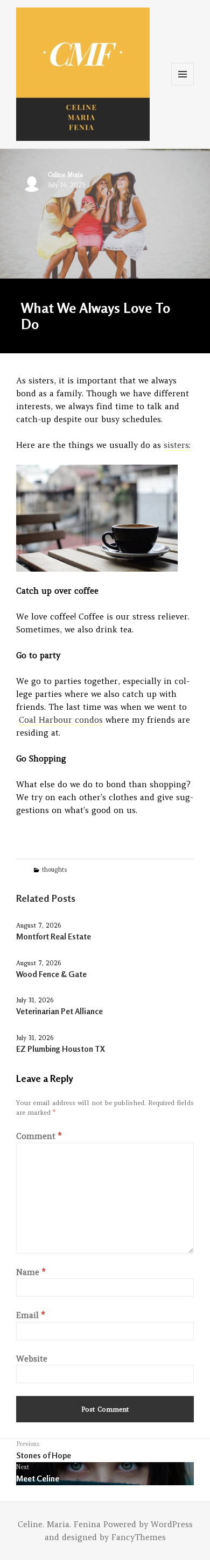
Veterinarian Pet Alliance (59, 1011)
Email (30, 1315)
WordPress (172, 1524)
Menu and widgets (183, 85)
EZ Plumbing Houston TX (60, 1049)
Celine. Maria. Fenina (59, 1524)
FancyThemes (138, 1537)
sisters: (177, 445)
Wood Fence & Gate (51, 974)
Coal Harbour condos (61, 720)
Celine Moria (65, 175)
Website (31, 1359)
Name (30, 1272)
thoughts (54, 869)
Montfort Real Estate (53, 936)
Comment (38, 1136)
